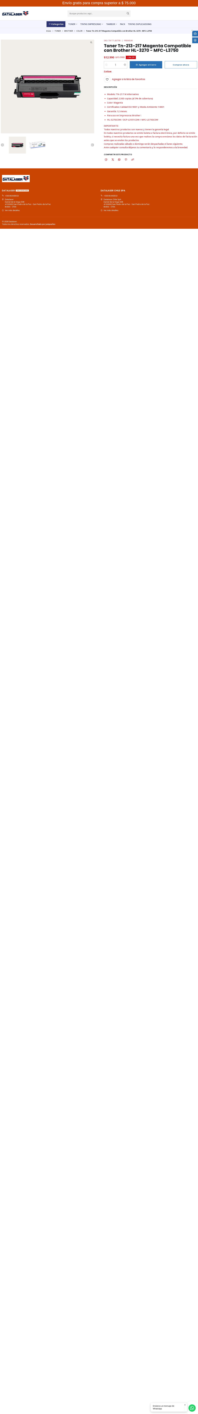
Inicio (48, 31)
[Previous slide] (3, 145)
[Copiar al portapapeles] (132, 159)
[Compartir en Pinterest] (126, 159)
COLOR (79, 31)
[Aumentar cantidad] (125, 64)
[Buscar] (127, 13)
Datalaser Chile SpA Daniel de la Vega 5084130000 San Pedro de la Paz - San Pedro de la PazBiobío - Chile (126, 203)
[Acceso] (195, 40)
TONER (58, 31)
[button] (56, 24)
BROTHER (68, 31)
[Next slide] (92, 145)
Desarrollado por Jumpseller (42, 224)
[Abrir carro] (195, 34)
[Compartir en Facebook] (106, 159)
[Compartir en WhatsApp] (119, 159)
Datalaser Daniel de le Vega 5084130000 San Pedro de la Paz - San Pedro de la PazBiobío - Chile (28, 203)
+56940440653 (12, 195)
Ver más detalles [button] (12, 210)
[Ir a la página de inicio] (15, 13)
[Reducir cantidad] (106, 64)
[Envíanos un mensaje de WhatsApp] (192, 1408)
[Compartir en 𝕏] (112, 159)
